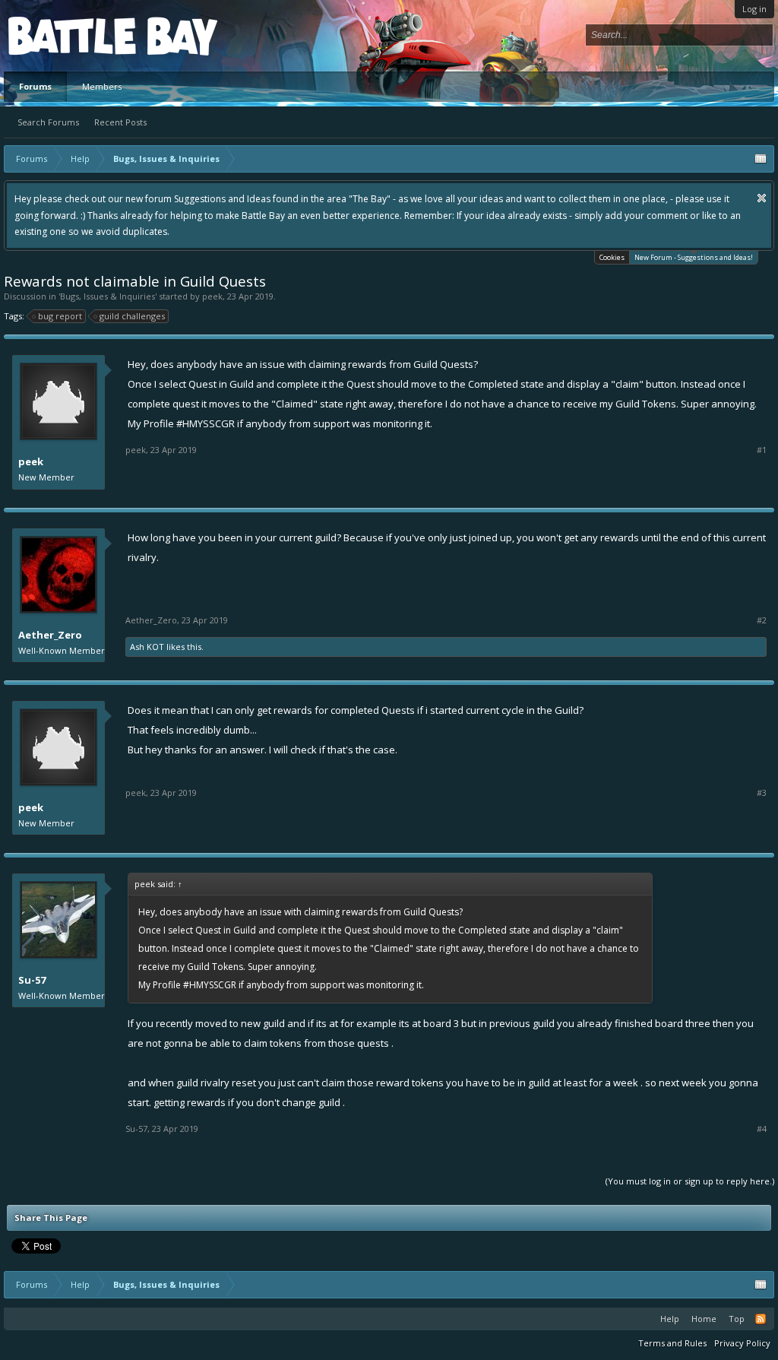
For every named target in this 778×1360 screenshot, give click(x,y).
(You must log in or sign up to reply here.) (690, 1181)
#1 (762, 450)
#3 (762, 793)
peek (212, 296)
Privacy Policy (742, 1343)
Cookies (612, 257)
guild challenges (132, 316)
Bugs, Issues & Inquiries (107, 296)
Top (737, 1318)
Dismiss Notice (761, 198)
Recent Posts (120, 122)
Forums (35, 86)
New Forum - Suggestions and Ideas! (693, 257)
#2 (762, 620)
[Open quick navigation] (760, 159)
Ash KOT (147, 646)
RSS (760, 1319)
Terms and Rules (672, 1343)
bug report (60, 316)
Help (669, 1318)
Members (102, 86)
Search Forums (48, 122)
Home (703, 1318)
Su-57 (32, 980)
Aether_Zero (50, 635)
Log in (754, 8)
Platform (64, 35)
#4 (762, 1129)
